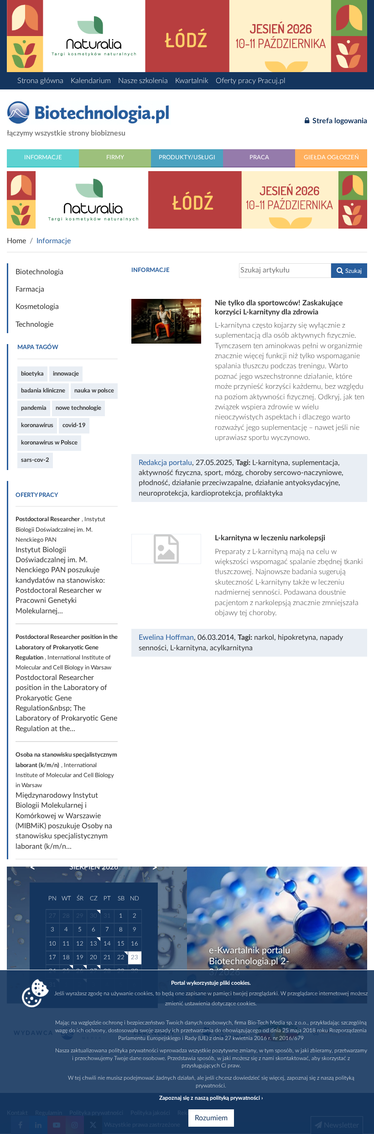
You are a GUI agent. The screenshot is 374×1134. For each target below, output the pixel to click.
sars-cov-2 (35, 460)
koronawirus (37, 425)
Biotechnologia (39, 272)
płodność (153, 482)
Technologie (34, 324)
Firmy (115, 157)
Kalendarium (91, 80)
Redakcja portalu (165, 462)
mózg (233, 472)
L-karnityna (270, 462)
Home (16, 241)
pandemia (34, 408)
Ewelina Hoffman (166, 637)
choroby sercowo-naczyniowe (293, 472)
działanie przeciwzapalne (211, 482)
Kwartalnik (191, 80)
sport (212, 472)
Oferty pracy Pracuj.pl (251, 80)
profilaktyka (264, 493)
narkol (264, 637)
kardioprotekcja (216, 493)
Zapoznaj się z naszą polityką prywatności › (211, 1098)
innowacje (66, 373)
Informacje (43, 157)
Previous (37, 867)
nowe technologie (78, 408)
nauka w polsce (94, 390)
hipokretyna (297, 637)
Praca (259, 157)
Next (150, 867)
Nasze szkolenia (143, 80)
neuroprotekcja (163, 493)
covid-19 (74, 425)
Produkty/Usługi (187, 157)
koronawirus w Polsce (49, 442)
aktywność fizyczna (170, 472)
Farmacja (30, 289)
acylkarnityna (231, 648)
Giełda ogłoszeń (331, 157)
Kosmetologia (37, 306)
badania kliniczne (43, 390)
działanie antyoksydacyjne (296, 482)
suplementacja (315, 462)
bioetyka (32, 373)
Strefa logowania (339, 121)
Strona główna (40, 80)
